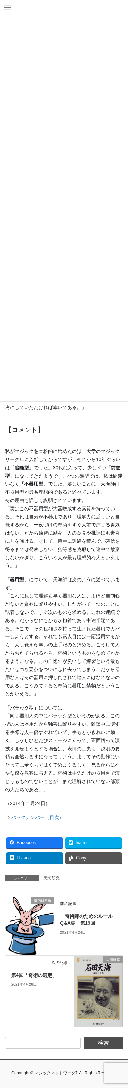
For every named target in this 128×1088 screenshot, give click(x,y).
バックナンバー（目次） (37, 817)
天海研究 (51, 878)
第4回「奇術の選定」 (34, 975)
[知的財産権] (29, 925)
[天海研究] (98, 991)
